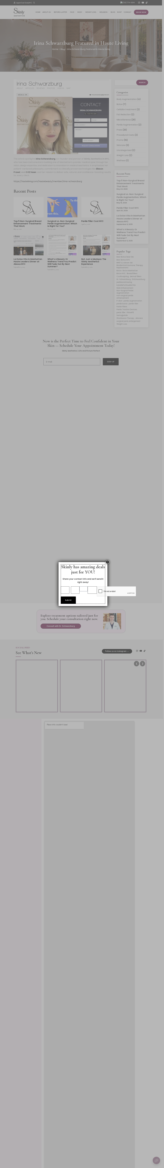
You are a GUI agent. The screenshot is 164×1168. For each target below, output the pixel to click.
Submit (68, 600)
